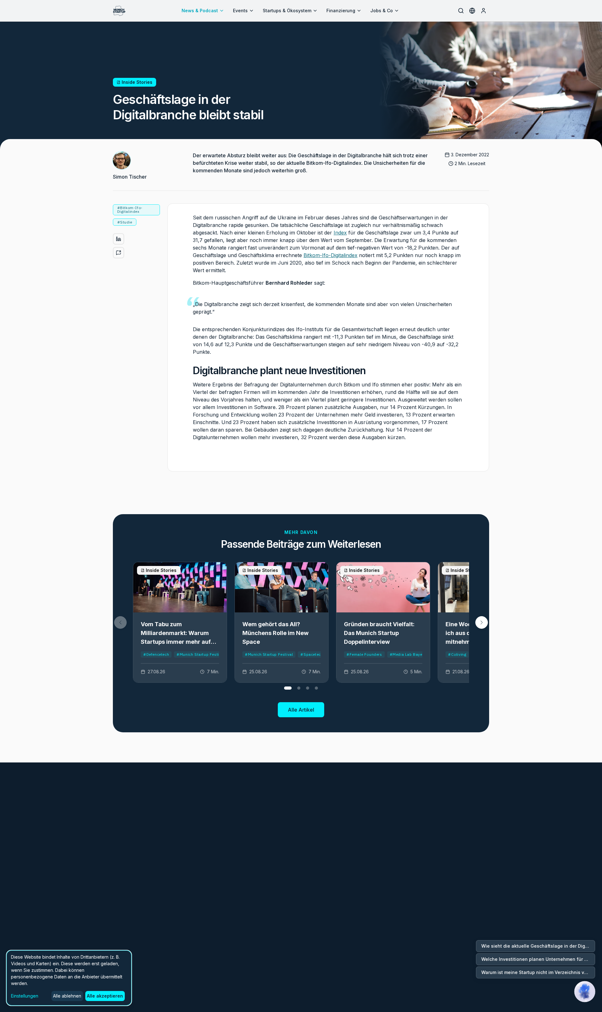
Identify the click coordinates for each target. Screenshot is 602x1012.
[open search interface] (461, 10)
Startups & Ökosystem (287, 10)
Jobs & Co (381, 10)
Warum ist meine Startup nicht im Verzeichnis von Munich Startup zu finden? (538, 972)
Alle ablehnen (67, 996)
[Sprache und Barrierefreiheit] (472, 10)
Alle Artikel (301, 710)
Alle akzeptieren (105, 996)
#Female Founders (364, 654)
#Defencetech (156, 654)
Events (240, 10)
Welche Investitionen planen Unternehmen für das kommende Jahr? (538, 959)
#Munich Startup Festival (200, 654)
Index (340, 232)
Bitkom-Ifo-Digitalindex (330, 255)
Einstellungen (24, 996)
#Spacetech (311, 654)
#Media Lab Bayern (408, 654)
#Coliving (457, 654)
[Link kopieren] (118, 252)
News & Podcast (200, 10)
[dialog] (69, 978)
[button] (481, 622)
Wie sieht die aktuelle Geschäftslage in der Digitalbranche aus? (538, 946)
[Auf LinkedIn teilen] (118, 239)
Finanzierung (340, 10)
